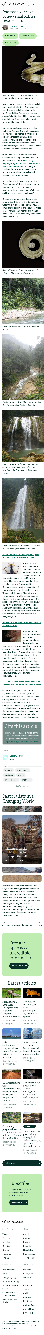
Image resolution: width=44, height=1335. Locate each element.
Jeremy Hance (16, 26)
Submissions (29, 1254)
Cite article (10, 42)
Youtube (27, 1277)
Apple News (28, 1309)
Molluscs (26, 780)
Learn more (17, 965)
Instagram (28, 1274)
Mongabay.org (9, 1277)
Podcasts (6, 1238)
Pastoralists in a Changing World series (23, 925)
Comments (10, 36)
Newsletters (29, 1250)
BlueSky (27, 1297)
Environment (22, 770)
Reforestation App (11, 1281)
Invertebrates (11, 780)
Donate (26, 1242)
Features (6, 1254)
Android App (29, 1305)
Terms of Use (29, 1258)
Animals (8, 770)
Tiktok (26, 1289)
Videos (5, 1234)
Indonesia (23, 29)
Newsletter (17, 1202)
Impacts (27, 1246)
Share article (28, 36)
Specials (6, 1246)
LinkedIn (27, 1270)
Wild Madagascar (10, 1270)
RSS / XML (28, 1313)
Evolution (9, 775)
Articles (6, 1242)
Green (21, 775)
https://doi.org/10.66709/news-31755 (21, 742)
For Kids (6, 1274)
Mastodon (27, 1301)
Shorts (5, 1250)
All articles (10, 1163)
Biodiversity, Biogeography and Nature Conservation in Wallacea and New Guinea (21, 163)
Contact (27, 1238)
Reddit (26, 1293)
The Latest (7, 1258)
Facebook (27, 1285)
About (26, 1234)
